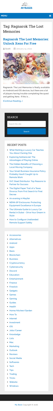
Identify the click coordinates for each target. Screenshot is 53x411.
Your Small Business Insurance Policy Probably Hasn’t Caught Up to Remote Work (27, 174)
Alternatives (15, 239)
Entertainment (16, 279)
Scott (8, 49)
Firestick (13, 287)
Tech (11, 366)
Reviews (13, 354)
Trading (13, 374)
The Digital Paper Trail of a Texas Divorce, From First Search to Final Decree (25, 191)
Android (13, 243)
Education (14, 275)
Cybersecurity (16, 267)
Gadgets (13, 290)
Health (12, 306)
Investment (14, 322)
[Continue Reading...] (13, 101)
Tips (11, 370)
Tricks (12, 378)
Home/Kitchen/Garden (20, 310)
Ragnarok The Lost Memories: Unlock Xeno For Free (26, 41)
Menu (4, 15)
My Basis (18, 405)
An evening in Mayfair (19, 198)
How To (13, 314)
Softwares (14, 362)
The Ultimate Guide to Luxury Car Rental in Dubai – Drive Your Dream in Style (27, 212)
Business (13, 259)
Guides (12, 302)
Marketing (14, 346)
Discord (13, 271)
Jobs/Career (15, 330)
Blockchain (14, 255)
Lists (11, 338)
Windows (14, 386)
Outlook (13, 350)
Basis (12, 251)
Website (13, 382)
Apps (11, 247)
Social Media (15, 358)
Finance (13, 283)
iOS (11, 326)
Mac (11, 342)
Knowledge (14, 334)
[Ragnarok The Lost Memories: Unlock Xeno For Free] (26, 68)
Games (12, 294)
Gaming (13, 298)
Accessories (15, 235)
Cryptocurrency (17, 263)
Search (26, 131)
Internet (13, 318)
